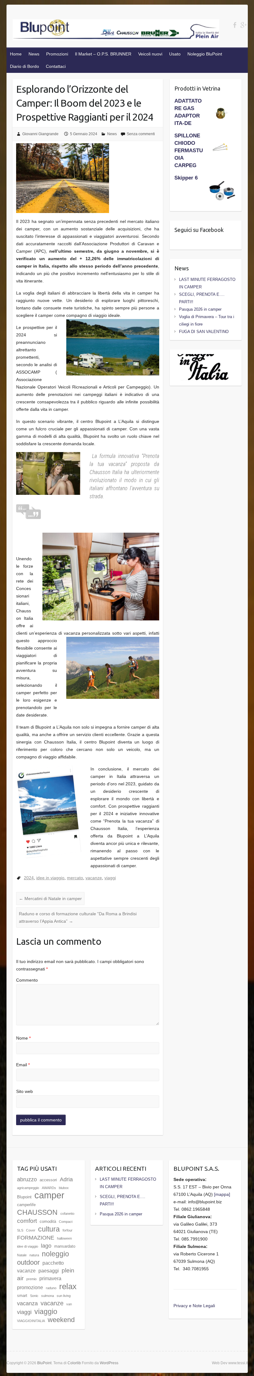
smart (22, 1295)
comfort (27, 1221)
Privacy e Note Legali (194, 1305)
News (33, 53)
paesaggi (48, 1270)
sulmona (47, 1296)
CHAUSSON (37, 1212)
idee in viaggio (50, 877)
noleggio (55, 1254)
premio (31, 1279)
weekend (61, 1320)
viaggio (45, 1311)
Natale (22, 1255)
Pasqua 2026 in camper (200, 309)
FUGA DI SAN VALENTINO (204, 331)
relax (68, 1286)
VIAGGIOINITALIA (31, 1321)
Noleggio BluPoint (204, 53)
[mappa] (222, 1194)
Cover (30, 1230)
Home (16, 53)
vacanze (93, 877)
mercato (75, 877)
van (69, 1304)
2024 (29, 877)
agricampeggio (28, 1188)
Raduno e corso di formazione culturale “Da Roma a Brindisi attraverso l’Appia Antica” (78, 917)
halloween (64, 1238)
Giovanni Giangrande (40, 134)
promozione (30, 1287)
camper (49, 1195)
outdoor (28, 1262)
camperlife (26, 1204)
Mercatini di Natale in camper (50, 898)
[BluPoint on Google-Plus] (243, 25)
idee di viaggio (27, 1246)
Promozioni (57, 53)
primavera (50, 1278)
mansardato (64, 1246)
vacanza (27, 1303)
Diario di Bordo (24, 66)
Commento (27, 980)
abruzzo (27, 1179)
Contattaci (56, 66)
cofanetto (67, 1213)
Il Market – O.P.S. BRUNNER (103, 53)
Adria (66, 1179)
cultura (49, 1229)
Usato (175, 53)
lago (46, 1246)
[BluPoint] (116, 31)
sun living (64, 1296)
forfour (67, 1230)
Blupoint (24, 1197)
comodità (48, 1221)
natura (34, 1255)
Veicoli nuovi (150, 53)
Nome (23, 1038)
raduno (51, 1288)
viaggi (110, 877)
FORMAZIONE (35, 1238)
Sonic (34, 1296)
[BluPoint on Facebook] (234, 25)
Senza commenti (141, 134)
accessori (48, 1180)
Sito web (24, 1091)
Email (23, 1064)
